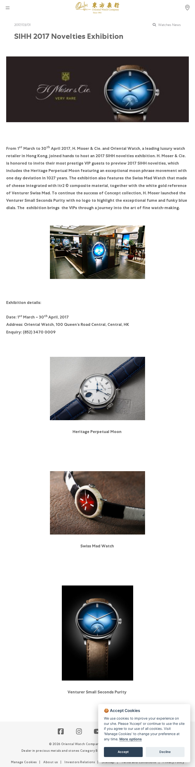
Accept (123, 752)
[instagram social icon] (79, 731)
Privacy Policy (173, 762)
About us (50, 762)
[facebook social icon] (61, 731)
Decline (165, 752)
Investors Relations (79, 762)
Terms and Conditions (138, 762)
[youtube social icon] (97, 731)
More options (130, 739)
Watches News (169, 25)
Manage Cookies (24, 762)
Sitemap (108, 762)
